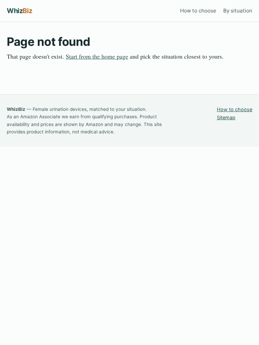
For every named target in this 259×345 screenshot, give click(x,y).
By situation (237, 10)
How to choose (198, 10)
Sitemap (226, 117)
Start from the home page (97, 56)
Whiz (19, 11)
